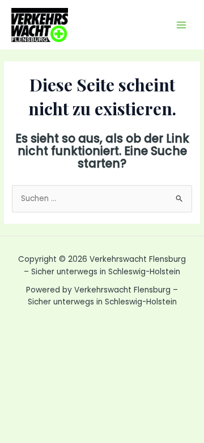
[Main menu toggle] (181, 24)
